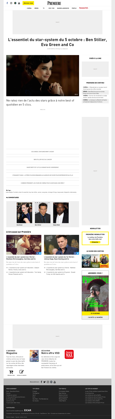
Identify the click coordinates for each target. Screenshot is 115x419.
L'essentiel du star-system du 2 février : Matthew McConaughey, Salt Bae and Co (21, 258)
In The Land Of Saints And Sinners (15, 397)
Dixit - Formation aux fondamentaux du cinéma (59, 413)
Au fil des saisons (11, 399)
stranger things (52, 192)
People (74, 8)
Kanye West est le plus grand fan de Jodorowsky (43, 167)
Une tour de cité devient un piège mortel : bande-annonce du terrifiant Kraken (95, 97)
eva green (44, 192)
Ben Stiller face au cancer (43, 159)
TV (43, 8)
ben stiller (34, 192)
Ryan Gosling (62, 393)
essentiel (25, 192)
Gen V (34, 395)
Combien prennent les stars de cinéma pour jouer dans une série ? (43, 183)
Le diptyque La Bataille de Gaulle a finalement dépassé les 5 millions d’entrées (95, 101)
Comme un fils (10, 400)
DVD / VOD (51, 8)
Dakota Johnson (63, 395)
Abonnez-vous (28, 3)
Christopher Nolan (64, 391)
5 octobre (15, 192)
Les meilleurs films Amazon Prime (94, 402)
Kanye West (56, 225)
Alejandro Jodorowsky (70, 192)
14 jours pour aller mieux (13, 402)
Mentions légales (10, 417)
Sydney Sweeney (63, 397)
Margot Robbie (63, 399)
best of (21, 192)
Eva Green (19, 225)
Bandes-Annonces (63, 8)
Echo (34, 397)
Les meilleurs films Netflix (92, 400)
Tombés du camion (11, 395)
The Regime (36, 393)
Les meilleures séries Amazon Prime (95, 397)
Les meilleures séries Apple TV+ (94, 399)
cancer (40, 192)
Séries (36, 8)
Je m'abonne (95, 313)
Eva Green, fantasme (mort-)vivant (42, 151)
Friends (35, 391)
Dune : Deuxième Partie (12, 391)
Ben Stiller (38, 225)
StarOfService (43, 413)
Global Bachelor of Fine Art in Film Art (30, 413)
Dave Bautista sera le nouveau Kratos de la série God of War (94, 92)
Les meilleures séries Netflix (93, 395)
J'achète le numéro (95, 317)
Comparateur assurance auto (13, 413)
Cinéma (29, 8)
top (30, 192)
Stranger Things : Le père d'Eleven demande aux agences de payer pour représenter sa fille (42, 175)
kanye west (60, 192)
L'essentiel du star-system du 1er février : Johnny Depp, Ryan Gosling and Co (59, 258)
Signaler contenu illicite (21, 417)
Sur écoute (36, 400)
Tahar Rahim (62, 400)
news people (9, 192)
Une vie (8, 393)
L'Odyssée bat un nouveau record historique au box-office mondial (95, 88)
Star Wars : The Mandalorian (40, 399)
